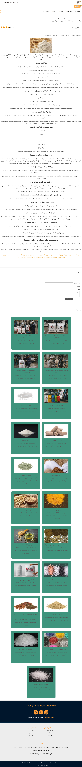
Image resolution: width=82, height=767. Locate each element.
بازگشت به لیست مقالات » (76, 35)
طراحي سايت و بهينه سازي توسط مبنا (41, 765)
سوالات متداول (45, 12)
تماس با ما (64, 18)
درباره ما (57, 18)
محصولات (69, 12)
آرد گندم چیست (76, 28)
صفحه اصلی (77, 12)
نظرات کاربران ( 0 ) (47, 35)
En (75, 6)
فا (78, 6)
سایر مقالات (77, 310)
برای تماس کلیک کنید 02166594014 (11, 2)
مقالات (54, 12)
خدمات (61, 12)
